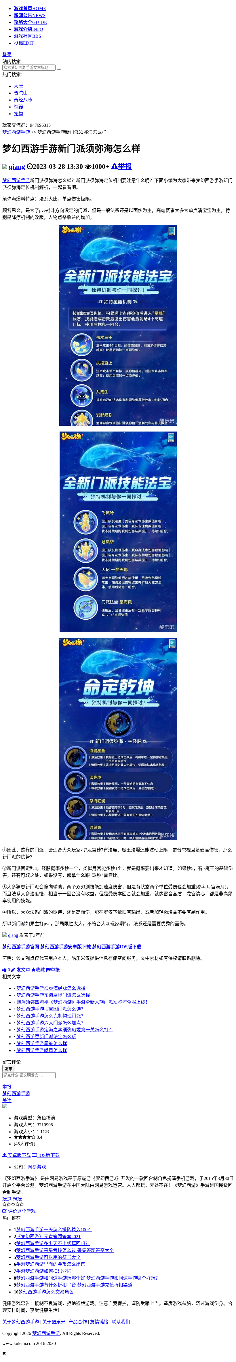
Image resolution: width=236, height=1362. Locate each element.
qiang (17, 166)
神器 (18, 106)
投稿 (24, 43)
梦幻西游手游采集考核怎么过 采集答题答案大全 (65, 1250)
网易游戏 (37, 1166)
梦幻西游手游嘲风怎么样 (41, 1050)
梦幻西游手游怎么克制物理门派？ (50, 1015)
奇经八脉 (23, 99)
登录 (7, 54)
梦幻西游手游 (16, 132)
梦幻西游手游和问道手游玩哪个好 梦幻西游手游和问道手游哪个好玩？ (88, 1278)
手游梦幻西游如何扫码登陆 (43, 1271)
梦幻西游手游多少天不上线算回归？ (53, 1243)
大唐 (18, 86)
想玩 (17, 1199)
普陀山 (21, 92)
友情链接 (99, 1321)
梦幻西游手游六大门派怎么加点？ (50, 1022)
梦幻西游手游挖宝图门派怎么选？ (50, 1009)
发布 (8, 1069)
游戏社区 (27, 36)
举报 (125, 166)
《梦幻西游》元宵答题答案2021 (48, 1236)
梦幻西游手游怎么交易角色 (46, 1291)
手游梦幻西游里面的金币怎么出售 (50, 1264)
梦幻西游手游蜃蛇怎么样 (41, 1043)
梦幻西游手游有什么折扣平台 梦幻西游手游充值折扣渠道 (74, 1284)
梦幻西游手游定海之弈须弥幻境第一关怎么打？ (64, 1029)
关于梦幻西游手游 (20, 1321)
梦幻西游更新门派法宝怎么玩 (46, 1036)
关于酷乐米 (53, 1321)
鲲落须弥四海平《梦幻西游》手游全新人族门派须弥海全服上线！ (83, 1002)
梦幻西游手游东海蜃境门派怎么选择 (53, 995)
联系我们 (121, 1321)
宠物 (18, 113)
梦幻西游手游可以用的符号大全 (48, 1257)
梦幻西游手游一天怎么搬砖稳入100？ (54, 1229)
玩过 (7, 1199)
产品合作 (77, 1321)
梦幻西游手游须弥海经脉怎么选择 (50, 988)
